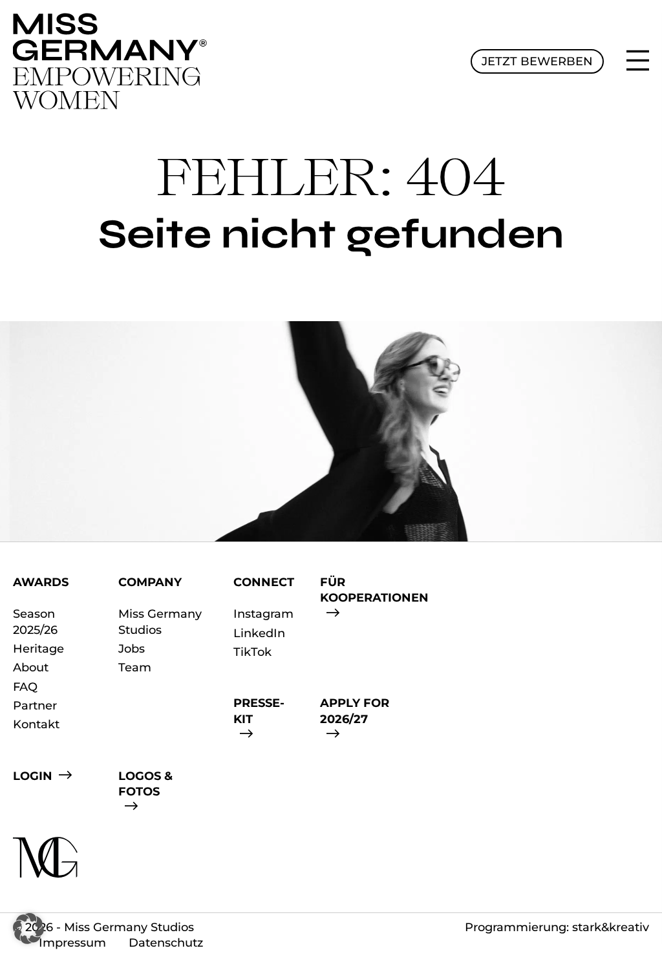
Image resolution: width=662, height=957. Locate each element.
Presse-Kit (258, 711)
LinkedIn (259, 633)
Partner (35, 706)
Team (134, 667)
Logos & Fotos (145, 784)
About (30, 667)
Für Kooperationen (374, 590)
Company (150, 582)
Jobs (131, 649)
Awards (41, 582)
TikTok (252, 652)
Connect (263, 582)
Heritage (38, 649)
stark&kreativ (610, 927)
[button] (28, 928)
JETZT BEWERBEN (537, 61)
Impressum (72, 943)
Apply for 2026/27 (354, 711)
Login (32, 776)
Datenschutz (166, 943)
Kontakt (36, 724)
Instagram (263, 614)
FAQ (25, 687)
